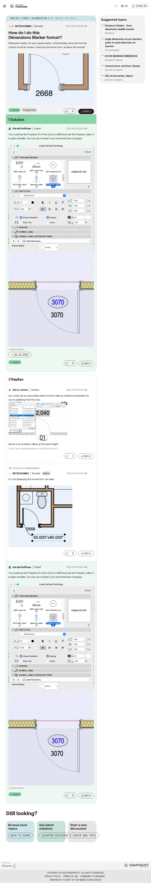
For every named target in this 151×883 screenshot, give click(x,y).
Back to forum (20, 835)
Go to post (21, 354)
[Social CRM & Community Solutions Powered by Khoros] (8, 865)
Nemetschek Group (90, 880)
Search (116, 6)
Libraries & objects (114, 60)
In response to (25, 468)
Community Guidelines (92, 876)
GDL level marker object (119, 75)
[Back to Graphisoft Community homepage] (19, 5)
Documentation (112, 50)
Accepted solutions (55, 835)
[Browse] (6, 6)
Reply (87, 111)
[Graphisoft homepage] (137, 866)
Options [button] (92, 18)
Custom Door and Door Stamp (122, 65)
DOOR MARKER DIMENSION (121, 56)
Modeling (109, 33)
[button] (67, 111)
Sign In (141, 5)
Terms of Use (70, 876)
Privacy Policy (53, 876)
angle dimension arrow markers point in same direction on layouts (123, 43)
